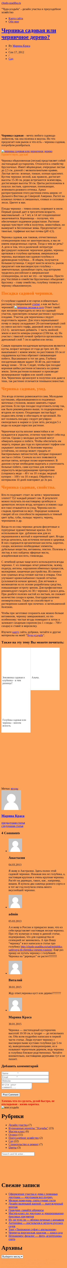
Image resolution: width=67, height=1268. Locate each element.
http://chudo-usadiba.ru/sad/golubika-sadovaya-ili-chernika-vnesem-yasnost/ (36, 948)
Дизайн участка (18, 1124)
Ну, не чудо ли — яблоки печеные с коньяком (36, 1219)
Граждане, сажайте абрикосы (26, 1210)
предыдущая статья (13, 822)
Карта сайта (16, 18)
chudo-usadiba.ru (11, 2)
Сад (11, 58)
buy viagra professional (34, 1259)
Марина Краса (21, 45)
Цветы (13, 1147)
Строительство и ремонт (24, 1144)
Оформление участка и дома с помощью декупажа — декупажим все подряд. (33, 1195)
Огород (13, 1134)
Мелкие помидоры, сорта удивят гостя (32, 1200)
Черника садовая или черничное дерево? (28, 33)
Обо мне (14, 21)
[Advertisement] (33, 96)
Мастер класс (17, 1131)
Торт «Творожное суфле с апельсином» (32, 1229)
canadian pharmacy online (41, 1263)
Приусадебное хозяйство (24, 1137)
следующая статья (12, 826)
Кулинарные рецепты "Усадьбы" (28, 1128)
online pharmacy (10, 1259)
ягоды (14, 788)
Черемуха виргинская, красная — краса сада (36, 1232)
